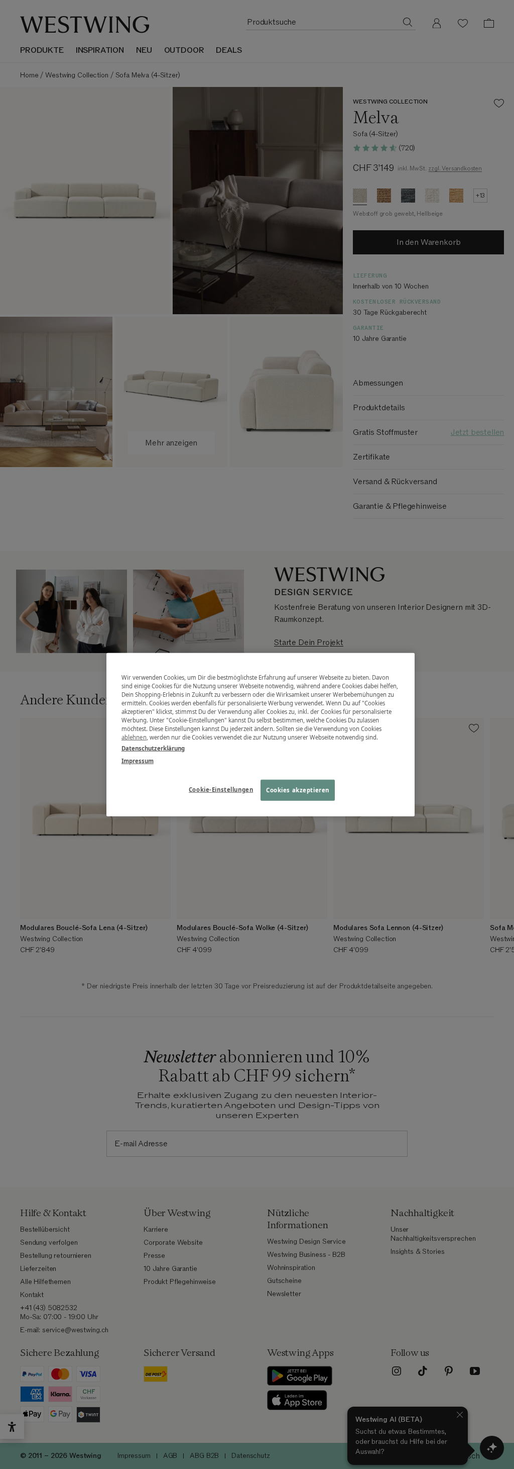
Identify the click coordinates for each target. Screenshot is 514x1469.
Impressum (137, 760)
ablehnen (134, 737)
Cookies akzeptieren (297, 789)
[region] (260, 734)
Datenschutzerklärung (153, 748)
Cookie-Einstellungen (221, 789)
